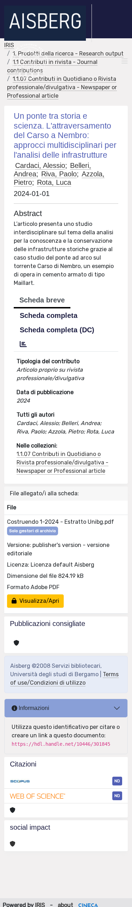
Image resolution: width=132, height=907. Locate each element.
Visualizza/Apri (38, 601)
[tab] (23, 344)
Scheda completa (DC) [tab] (57, 330)
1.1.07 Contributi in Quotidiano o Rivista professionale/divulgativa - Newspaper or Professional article (62, 87)
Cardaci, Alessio (40, 165)
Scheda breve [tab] (42, 300)
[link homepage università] (29, 61)
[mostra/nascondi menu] (124, 61)
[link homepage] (48, 23)
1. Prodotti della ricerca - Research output (68, 53)
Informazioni (33, 708)
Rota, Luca (54, 182)
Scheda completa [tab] (48, 315)
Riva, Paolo (59, 174)
